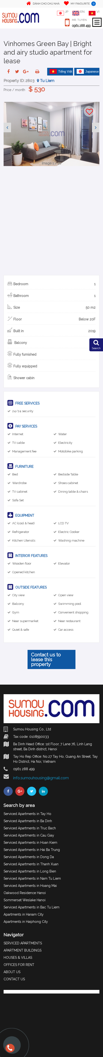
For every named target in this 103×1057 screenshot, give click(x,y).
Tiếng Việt (65, 71)
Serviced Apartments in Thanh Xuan (31, 864)
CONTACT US (14, 979)
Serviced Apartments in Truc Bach (30, 828)
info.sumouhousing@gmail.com (41, 778)
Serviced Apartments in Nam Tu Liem (32, 878)
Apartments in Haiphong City (26, 922)
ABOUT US (12, 972)
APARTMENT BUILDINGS (22, 950)
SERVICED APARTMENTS (23, 943)
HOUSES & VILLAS (18, 957)
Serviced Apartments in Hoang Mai (30, 886)
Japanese (92, 71)
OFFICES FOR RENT (19, 965)
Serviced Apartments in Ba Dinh (28, 821)
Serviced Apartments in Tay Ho (27, 814)
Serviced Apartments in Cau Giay (29, 835)
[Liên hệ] (10, 1050)
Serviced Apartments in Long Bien (30, 871)
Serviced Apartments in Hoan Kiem (30, 842)
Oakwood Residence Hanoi (25, 893)
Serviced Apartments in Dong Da (29, 857)
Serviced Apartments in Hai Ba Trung (32, 850)
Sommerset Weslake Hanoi (25, 900)
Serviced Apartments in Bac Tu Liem (31, 907)
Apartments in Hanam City (24, 914)
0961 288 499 (81, 26)
